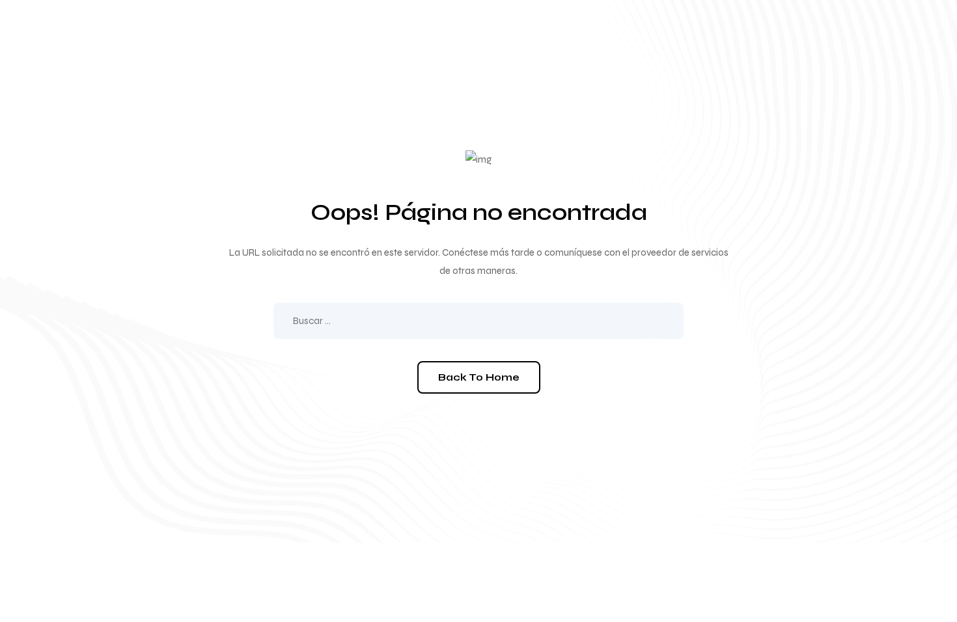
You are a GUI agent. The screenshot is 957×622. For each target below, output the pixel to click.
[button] (478, 377)
